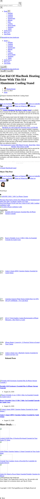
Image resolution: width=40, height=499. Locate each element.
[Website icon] (0, 194)
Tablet (10, 58)
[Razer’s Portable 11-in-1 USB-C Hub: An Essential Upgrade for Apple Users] (20, 397)
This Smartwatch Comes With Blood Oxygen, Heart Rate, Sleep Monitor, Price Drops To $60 (20, 145)
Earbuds (10, 46)
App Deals (7, 63)
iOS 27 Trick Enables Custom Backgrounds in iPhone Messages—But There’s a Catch (21, 319)
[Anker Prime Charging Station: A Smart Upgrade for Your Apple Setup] (3, 450)
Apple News (8, 60)
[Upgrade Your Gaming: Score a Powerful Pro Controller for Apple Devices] (6, 459)
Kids (9, 51)
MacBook (8, 168)
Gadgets (10, 44)
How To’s (7, 61)
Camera (10, 53)
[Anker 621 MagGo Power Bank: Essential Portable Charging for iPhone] (3, 472)
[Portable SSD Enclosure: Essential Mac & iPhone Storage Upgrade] (20, 382)
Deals (5, 40)
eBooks (10, 49)
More (3, 498)
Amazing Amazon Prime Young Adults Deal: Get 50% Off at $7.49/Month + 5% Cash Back (22, 299)
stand (14, 168)
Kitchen (10, 42)
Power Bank (11, 54)
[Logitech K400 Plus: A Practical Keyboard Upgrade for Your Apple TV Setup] (4, 436)
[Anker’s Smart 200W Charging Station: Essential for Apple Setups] (20, 411)
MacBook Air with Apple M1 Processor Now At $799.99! (20, 127)
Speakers (10, 56)
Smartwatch (11, 47)
